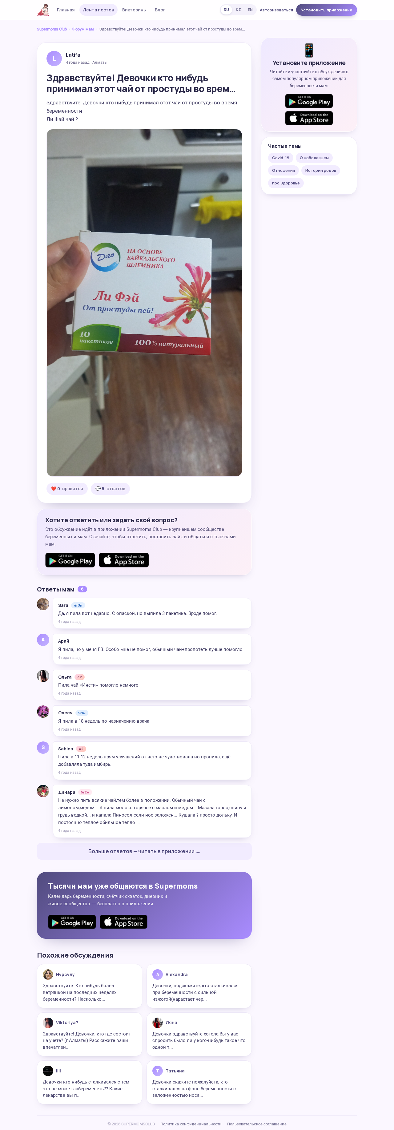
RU (226, 9)
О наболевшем (314, 157)
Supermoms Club (52, 29)
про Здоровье (286, 183)
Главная (66, 10)
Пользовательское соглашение (257, 1124)
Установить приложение (326, 10)
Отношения (283, 170)
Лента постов (98, 10)
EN (250, 9)
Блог (160, 10)
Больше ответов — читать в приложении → (144, 851)
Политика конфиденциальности (191, 1124)
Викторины (134, 10)
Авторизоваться (276, 10)
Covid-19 (280, 157)
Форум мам (83, 29)
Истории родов (320, 170)
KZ (238, 9)
